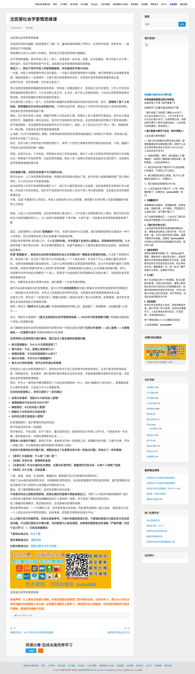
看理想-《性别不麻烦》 (157, 493)
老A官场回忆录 (153, 520)
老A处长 (150, 451)
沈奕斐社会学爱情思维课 (33, 19)
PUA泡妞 (150, 392)
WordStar (118, 670)
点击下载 (35, 534)
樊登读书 (150, 435)
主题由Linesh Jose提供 (132, 670)
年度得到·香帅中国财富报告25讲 (161, 541)
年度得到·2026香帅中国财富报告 (161, 477)
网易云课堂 (151, 445)
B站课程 (150, 387)
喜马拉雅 (150, 419)
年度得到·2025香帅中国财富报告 (161, 483)
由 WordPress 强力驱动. (104, 670)
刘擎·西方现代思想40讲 (157, 531)
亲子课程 (150, 398)
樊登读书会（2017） (156, 525)
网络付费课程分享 (154, 536)
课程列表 (36, 540)
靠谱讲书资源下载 (154, 499)
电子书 (149, 440)
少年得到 (153, 428)
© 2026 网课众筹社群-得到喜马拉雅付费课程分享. (73, 670)
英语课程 (150, 456)
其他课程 (29, 28)
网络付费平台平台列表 (44, 546)
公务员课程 (151, 403)
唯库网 (149, 414)
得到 (149, 424)
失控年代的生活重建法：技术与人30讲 (163, 488)
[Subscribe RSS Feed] (40, 650)
